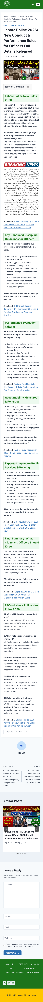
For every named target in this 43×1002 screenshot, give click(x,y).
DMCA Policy (33, 972)
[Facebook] (4, 983)
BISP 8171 (23, 964)
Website (8, 938)
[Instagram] (13, 983)
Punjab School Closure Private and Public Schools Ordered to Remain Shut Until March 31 (31, 776)
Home (6, 964)
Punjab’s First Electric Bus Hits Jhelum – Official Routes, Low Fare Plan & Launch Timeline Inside (21, 387)
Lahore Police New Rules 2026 (16, 732)
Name (8, 916)
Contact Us (12, 968)
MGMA (8, 56)
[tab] (17, 853)
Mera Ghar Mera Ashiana (25, 995)
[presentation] (21, 816)
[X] (9, 983)
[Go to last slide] (6, 829)
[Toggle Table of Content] (27, 87)
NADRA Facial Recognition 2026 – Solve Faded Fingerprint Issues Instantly (21, 453)
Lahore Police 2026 (16, 25)
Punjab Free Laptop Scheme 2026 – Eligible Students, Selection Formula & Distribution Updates (21, 224)
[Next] (37, 829)
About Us (35, 964)
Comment (10, 884)
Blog (5, 25)
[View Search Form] (33, 4)
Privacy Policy (30, 968)
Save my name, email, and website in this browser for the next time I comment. (22, 945)
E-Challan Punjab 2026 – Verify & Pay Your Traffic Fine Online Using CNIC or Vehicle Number (20, 723)
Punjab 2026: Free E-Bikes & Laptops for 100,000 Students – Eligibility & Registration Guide (21, 595)
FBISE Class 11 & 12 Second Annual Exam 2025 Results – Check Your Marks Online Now (21, 835)
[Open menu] (38, 4)
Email (8, 927)
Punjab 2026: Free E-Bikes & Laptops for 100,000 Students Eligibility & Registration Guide (11, 776)
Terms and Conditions (14, 972)
